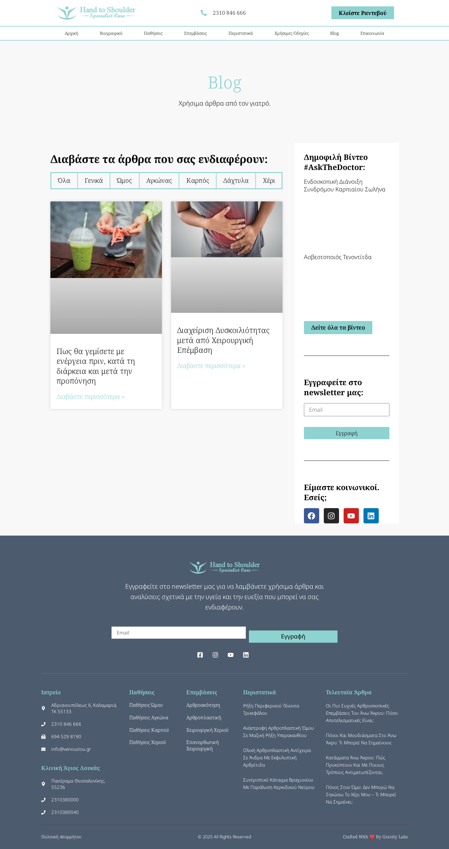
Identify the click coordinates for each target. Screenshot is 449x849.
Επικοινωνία (372, 33)
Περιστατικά (240, 33)
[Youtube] (351, 515)
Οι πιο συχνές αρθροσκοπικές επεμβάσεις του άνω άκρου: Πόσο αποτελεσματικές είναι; (362, 713)
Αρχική (71, 33)
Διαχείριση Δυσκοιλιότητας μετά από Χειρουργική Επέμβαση (223, 340)
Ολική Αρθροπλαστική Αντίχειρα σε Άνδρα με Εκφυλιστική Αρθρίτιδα (277, 757)
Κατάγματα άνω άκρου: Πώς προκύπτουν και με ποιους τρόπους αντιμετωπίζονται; (355, 764)
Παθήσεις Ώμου (146, 705)
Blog (334, 33)
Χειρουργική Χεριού (207, 730)
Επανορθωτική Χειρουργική (202, 745)
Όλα (64, 180)
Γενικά (94, 180)
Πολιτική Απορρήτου (61, 837)
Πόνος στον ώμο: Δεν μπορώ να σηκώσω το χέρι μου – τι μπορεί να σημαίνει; (361, 794)
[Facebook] (311, 515)
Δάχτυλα (236, 180)
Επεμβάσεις (195, 33)
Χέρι (269, 180)
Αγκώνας (159, 180)
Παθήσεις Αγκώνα (148, 717)
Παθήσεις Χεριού (147, 742)
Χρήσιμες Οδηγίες (292, 33)
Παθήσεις (153, 33)
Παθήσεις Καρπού (149, 730)
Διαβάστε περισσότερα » (91, 396)
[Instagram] (331, 515)
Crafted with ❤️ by (362, 837)
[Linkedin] (371, 515)
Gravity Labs (395, 837)
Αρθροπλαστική (203, 717)
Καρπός (197, 180)
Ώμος (124, 180)
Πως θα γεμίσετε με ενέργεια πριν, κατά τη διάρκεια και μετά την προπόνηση (96, 366)
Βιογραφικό (111, 33)
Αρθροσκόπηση (203, 705)
